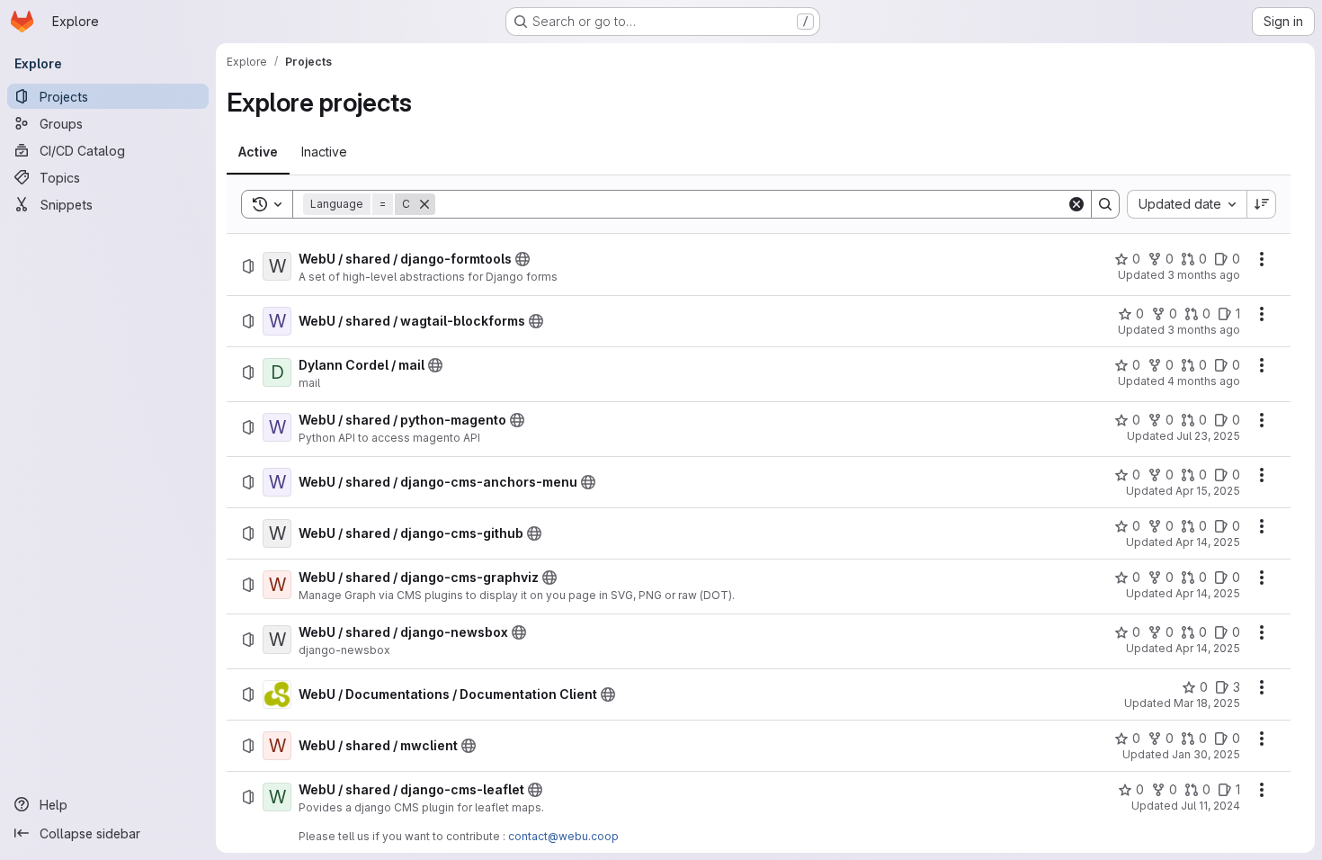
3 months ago (1203, 275)
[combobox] (1186, 204)
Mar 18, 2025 (1207, 703)
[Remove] (424, 204)
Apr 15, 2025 (1207, 490)
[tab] (258, 152)
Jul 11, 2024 (1210, 805)
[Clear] (1076, 204)
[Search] (1105, 204)
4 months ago (1203, 381)
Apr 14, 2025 (1207, 542)
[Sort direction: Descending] (1261, 204)
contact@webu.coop (563, 836)
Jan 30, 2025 (1206, 754)
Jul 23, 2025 (1208, 436)
